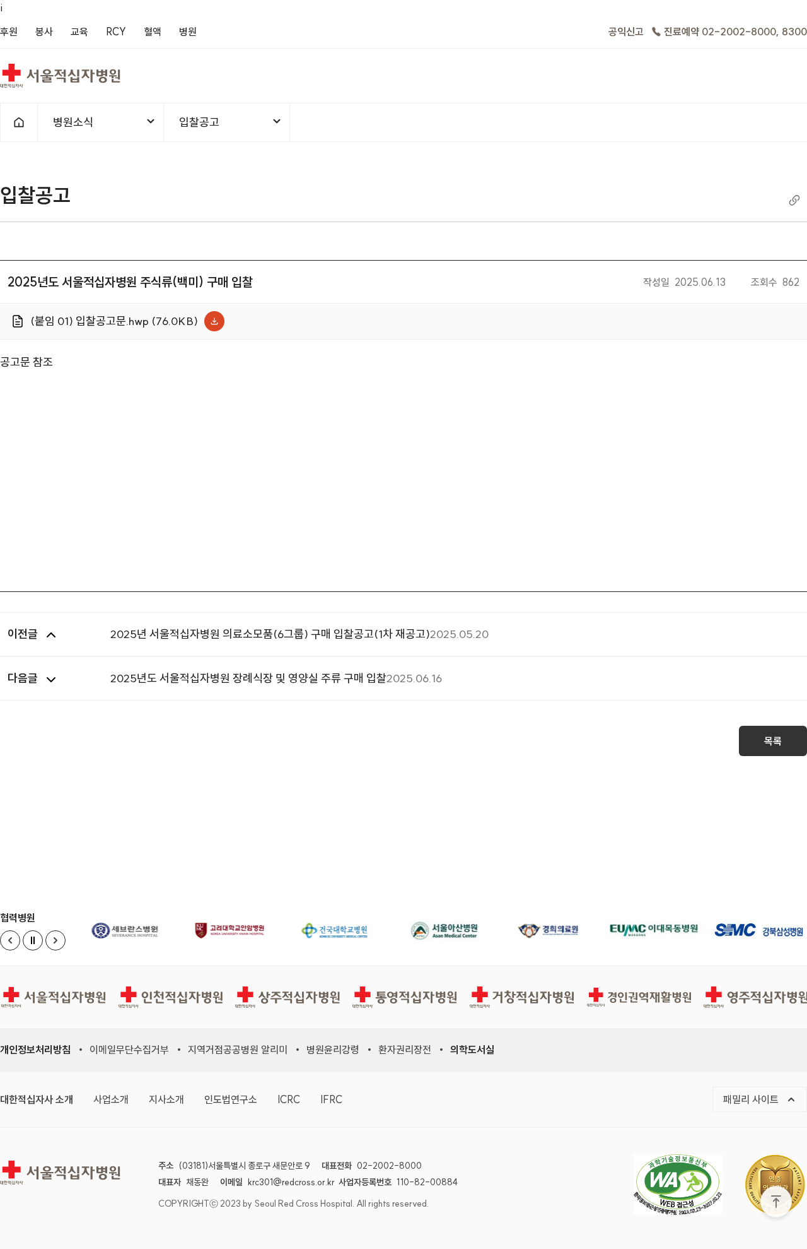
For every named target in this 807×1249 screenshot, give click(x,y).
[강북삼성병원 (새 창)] (758, 930)
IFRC (331, 1099)
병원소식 (72, 127)
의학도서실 (472, 1049)
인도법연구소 (230, 1099)
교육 (79, 31)
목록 (773, 741)
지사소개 (166, 1099)
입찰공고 (198, 127)
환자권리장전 (404, 1049)
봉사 (44, 31)
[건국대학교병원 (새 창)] (338, 930)
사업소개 (111, 1099)
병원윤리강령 (332, 1049)
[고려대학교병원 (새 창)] (234, 930)
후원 (9, 31)
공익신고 (626, 31)
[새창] (687, 1184)
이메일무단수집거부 (129, 1049)
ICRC (288, 1099)
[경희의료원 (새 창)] (548, 930)
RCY (116, 31)
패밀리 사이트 (765, 1099)
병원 (188, 31)
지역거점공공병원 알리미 (237, 1049)
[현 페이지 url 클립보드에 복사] (794, 199)
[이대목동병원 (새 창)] (653, 930)
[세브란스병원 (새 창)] (129, 930)
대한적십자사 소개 (36, 1099)
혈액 (152, 31)
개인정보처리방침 (35, 1049)
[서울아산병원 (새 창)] (444, 930)
